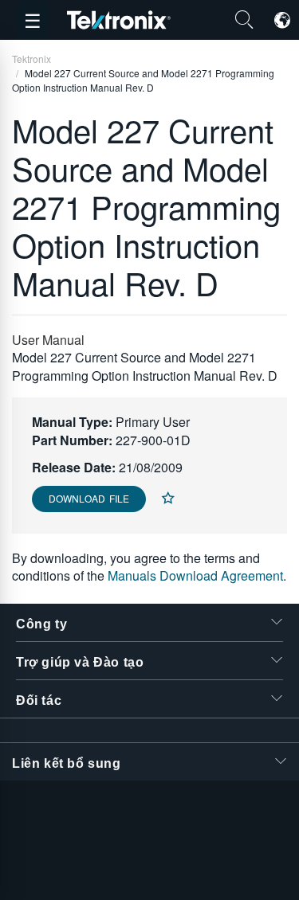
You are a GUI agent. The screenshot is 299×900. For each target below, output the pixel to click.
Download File (89, 498)
